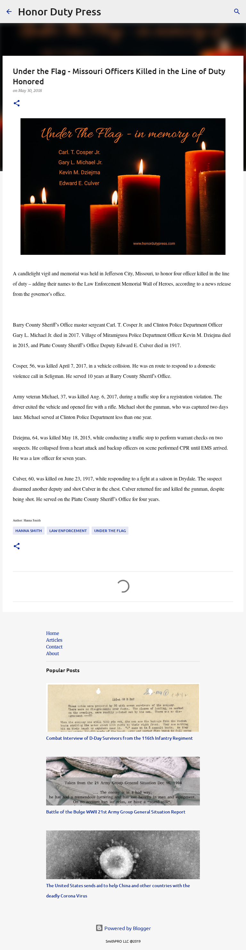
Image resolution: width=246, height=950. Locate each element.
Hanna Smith (28, 530)
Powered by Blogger (127, 928)
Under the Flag (110, 530)
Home (52, 633)
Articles (54, 640)
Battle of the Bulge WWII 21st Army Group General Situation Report (115, 812)
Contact (54, 647)
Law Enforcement (68, 530)
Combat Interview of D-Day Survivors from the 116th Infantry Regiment (119, 738)
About (52, 653)
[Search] (110, 11)
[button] (16, 103)
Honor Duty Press (59, 11)
